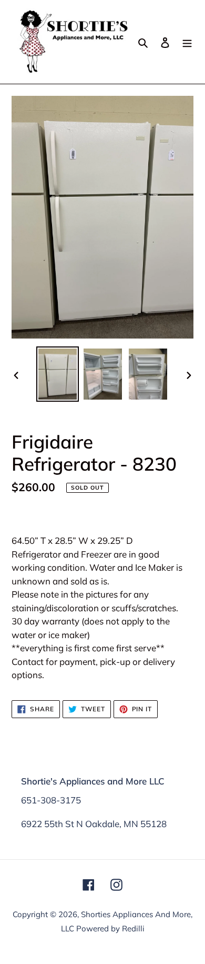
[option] (57, 374)
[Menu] (187, 41)
